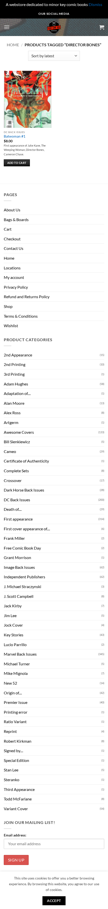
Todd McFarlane (18, 798)
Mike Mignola (16, 673)
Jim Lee (10, 615)
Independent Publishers (24, 576)
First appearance (18, 519)
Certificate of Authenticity (26, 461)
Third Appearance (19, 789)
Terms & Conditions (21, 316)
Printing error (15, 712)
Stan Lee (11, 769)
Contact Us (13, 248)
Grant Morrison (17, 557)
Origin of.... (13, 692)
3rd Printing (14, 374)
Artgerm (11, 422)
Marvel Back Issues (20, 654)
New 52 (10, 683)
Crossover (13, 480)
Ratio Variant (15, 721)
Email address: (15, 835)
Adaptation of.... (17, 393)
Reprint (10, 731)
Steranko (11, 779)
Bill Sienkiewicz (17, 441)
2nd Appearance (18, 354)
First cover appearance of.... (27, 528)
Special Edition (16, 760)
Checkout (12, 238)
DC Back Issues (17, 499)
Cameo (10, 451)
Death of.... (13, 509)
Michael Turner (17, 663)
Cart (8, 229)
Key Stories (13, 634)
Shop (8, 306)
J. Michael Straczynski (22, 586)
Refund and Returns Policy (26, 296)
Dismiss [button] (95, 4)
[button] (7, 27)
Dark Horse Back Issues (24, 490)
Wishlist (11, 325)
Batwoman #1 (14, 136)
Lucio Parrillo (15, 644)
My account (14, 277)
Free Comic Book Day (22, 548)
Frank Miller (14, 538)
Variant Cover (16, 808)
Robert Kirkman (17, 741)
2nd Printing (14, 364)
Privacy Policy (16, 287)
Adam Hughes (16, 383)
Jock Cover (13, 625)
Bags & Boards (16, 219)
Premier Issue (15, 702)
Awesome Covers (19, 432)
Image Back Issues (19, 567)
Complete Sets (16, 470)
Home (13, 44)
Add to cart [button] (17, 162)
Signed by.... (13, 750)
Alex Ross (12, 412)
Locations (12, 267)
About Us (12, 209)
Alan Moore (14, 403)
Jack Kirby (13, 605)
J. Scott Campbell (18, 596)
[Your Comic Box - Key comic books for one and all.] (54, 27)
